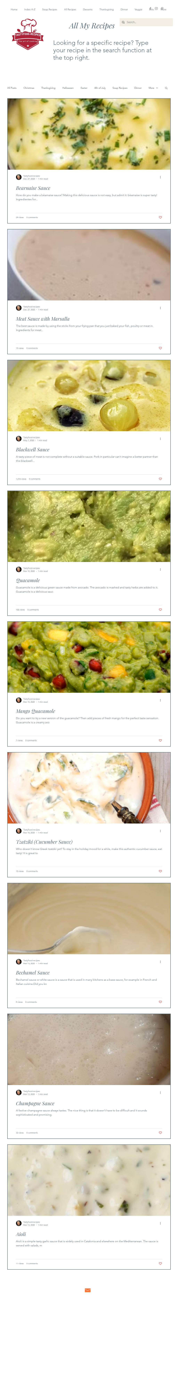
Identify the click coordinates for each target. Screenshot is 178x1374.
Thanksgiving (48, 87)
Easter (84, 87)
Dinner (138, 87)
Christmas (28, 87)
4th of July (100, 87)
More (151, 87)
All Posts (12, 87)
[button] (166, 88)
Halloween (68, 87)
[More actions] (161, 177)
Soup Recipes (119, 87)
